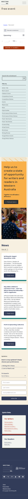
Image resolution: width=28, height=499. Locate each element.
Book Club (6, 444)
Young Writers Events (7, 135)
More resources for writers (10, 428)
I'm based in (5, 373)
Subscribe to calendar (11, 47)
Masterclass (5, 104)
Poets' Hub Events (7, 119)
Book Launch (5, 90)
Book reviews (7, 442)
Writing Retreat (6, 133)
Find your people (8, 422)
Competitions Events (7, 96)
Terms (4, 484)
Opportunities (5, 110)
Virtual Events (5, 127)
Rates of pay (7, 430)
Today (14, 40)
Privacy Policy (6, 486)
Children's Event (6, 93)
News (3, 107)
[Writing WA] (4, 3)
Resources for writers (9, 426)
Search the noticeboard (9, 76)
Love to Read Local (8, 368)
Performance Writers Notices (9, 116)
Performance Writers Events (9, 113)
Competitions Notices (7, 99)
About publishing (8, 424)
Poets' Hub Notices (7, 121)
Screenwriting (5, 124)
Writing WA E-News (9, 366)
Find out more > (12, 202)
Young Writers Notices (8, 138)
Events (5, 25)
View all (3, 249)
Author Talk (5, 88)
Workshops (5, 130)
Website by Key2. (7, 488)
